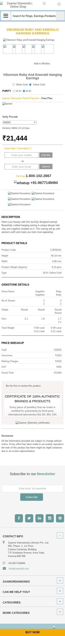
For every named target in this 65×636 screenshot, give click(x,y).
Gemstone (6, 355)
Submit (46, 166)
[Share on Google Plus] (13, 63)
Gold (3, 349)
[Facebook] (19, 518)
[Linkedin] (39, 518)
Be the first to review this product (23, 385)
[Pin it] (27, 63)
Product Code (8, 249)
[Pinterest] (60, 518)
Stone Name (7, 291)
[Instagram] (50, 518)
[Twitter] (29, 518)
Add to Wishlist (42, 63)
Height (4, 255)
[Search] (60, 15)
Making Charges (9, 361)
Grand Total (7, 372)
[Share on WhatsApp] (20, 63)
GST (3, 367)
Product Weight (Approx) (14, 267)
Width (4, 261)
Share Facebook (6, 63)
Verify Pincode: (10, 116)
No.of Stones (8, 300)
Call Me (46, 155)
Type (3, 272)
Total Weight (7, 327)
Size (3, 318)
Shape (4, 309)
